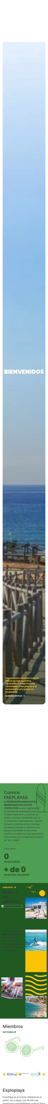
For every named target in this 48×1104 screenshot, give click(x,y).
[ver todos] (15, 1032)
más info (8, 887)
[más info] (15, 887)
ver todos (8, 1032)
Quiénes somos (13, 695)
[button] (4, 1074)
